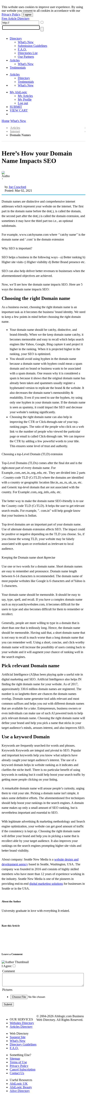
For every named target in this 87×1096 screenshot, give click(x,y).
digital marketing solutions (46, 883)
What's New (26, 42)
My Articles (25, 96)
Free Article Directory (16, 18)
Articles (15, 60)
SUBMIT (16, 106)
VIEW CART (19, 110)
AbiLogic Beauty (21, 1087)
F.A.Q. (22, 49)
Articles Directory (21, 1026)
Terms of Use (18, 1062)
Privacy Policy (11, 14)
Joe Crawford (17, 187)
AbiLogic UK (19, 1083)
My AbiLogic (18, 92)
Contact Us (17, 1073)
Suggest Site (17, 1037)
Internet (15, 131)
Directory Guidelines (23, 1044)
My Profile (25, 99)
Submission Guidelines (32, 45)
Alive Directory (20, 1091)
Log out (23, 103)
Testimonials (18, 67)
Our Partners (26, 56)
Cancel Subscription (22, 1069)
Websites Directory (22, 1023)
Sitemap (15, 1058)
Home (6, 121)
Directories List (27, 53)
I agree (27, 14)
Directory (16, 38)
